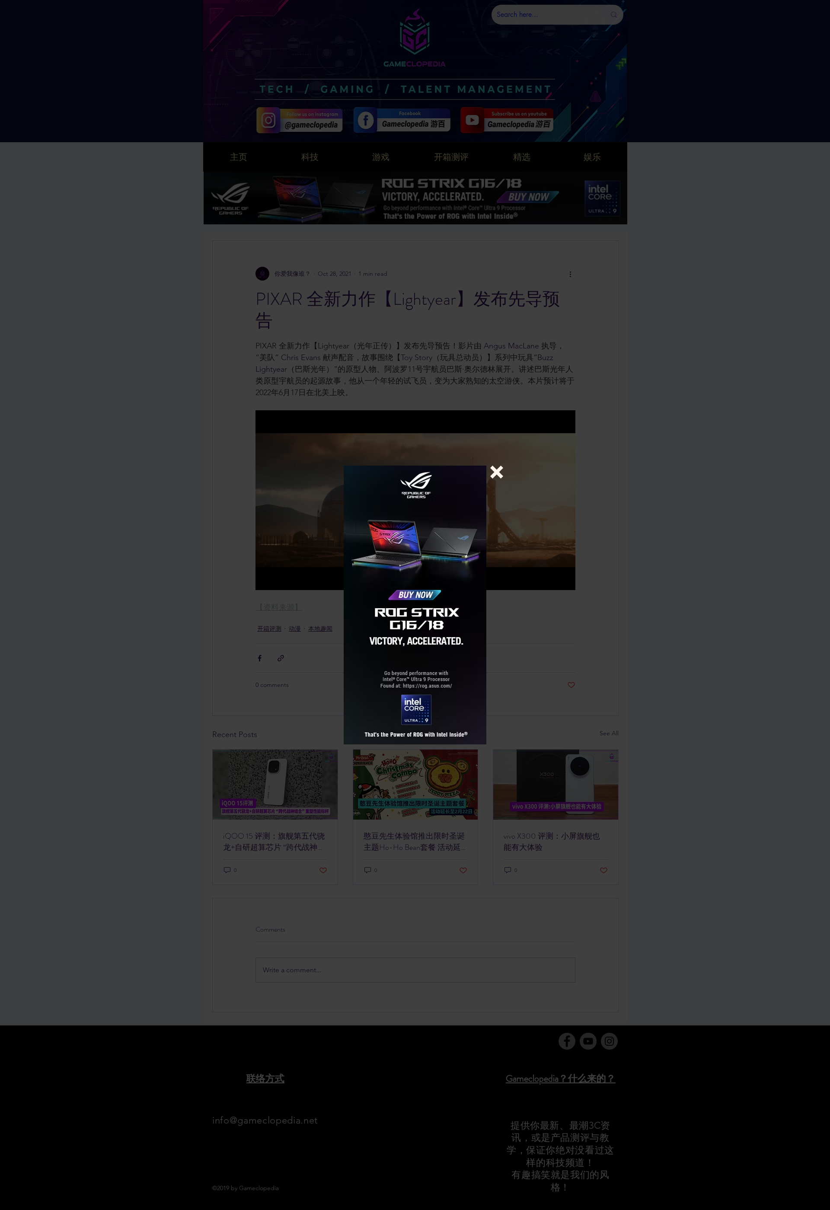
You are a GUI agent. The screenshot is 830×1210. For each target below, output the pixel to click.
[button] (496, 472)
